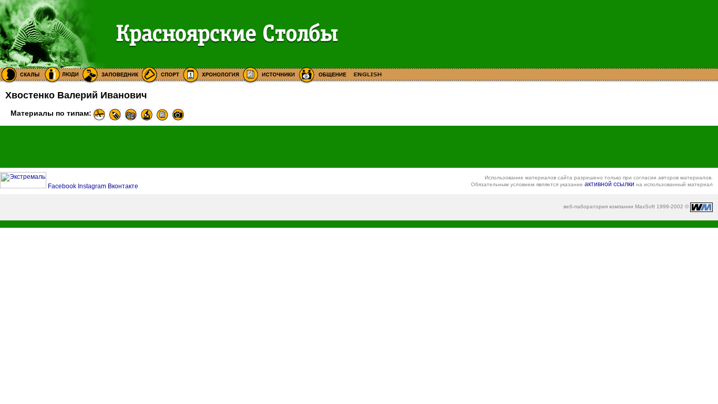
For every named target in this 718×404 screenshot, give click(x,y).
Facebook (63, 186)
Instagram (93, 186)
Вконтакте (123, 186)
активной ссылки (609, 184)
